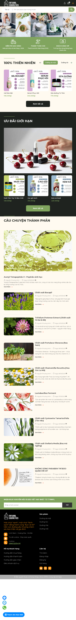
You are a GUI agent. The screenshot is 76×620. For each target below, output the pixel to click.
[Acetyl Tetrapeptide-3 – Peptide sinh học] (38, 250)
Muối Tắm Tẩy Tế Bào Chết (13, 198)
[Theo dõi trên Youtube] (41, 568)
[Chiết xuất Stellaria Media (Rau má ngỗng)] (19, 452)
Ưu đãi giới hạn (18, 121)
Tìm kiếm (43, 553)
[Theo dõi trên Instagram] (45, 568)
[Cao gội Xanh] (38, 185)
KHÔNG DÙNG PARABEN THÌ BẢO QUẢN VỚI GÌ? (50, 470)
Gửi (67, 505)
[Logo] (11, 3)
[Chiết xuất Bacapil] (19, 301)
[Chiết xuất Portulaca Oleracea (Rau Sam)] (19, 351)
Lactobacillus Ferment (45, 393)
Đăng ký (42, 560)
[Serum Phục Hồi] (38, 80)
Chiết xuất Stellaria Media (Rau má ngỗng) (51, 444)
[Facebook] (4, 598)
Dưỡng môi (43, 529)
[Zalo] (4, 603)
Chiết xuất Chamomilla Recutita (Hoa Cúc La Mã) (52, 369)
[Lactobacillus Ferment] (19, 402)
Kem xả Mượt (56, 198)
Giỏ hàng (43, 563)
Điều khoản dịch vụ (11, 563)
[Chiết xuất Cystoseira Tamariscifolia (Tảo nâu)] (19, 427)
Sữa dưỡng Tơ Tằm (58, 93)
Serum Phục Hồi (33, 93)
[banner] (38, 150)
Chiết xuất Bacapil (43, 292)
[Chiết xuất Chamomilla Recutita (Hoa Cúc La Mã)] (19, 377)
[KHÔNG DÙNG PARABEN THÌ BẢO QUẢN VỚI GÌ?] (19, 477)
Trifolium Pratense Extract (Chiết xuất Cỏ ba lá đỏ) (52, 319)
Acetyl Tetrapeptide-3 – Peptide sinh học (23, 277)
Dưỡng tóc (43, 522)
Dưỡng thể (43, 525)
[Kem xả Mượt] (61, 185)
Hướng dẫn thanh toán (13, 556)
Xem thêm (7, 287)
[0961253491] (4, 607)
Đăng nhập (43, 556)
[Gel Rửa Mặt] (14, 80)
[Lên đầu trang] (72, 616)
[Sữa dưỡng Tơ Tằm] (61, 80)
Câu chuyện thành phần (27, 220)
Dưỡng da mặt (45, 518)
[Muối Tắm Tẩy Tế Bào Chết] (14, 185)
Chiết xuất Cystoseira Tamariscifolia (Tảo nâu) (52, 419)
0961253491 (14, 543)
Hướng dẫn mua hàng (12, 553)
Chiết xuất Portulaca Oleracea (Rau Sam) (51, 344)
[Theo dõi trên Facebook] (49, 568)
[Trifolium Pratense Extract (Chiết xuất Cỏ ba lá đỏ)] (19, 326)
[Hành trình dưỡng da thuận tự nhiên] (38, 25)
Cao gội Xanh (32, 198)
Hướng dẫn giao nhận (12, 560)
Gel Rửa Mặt (8, 93)
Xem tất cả (38, 104)
